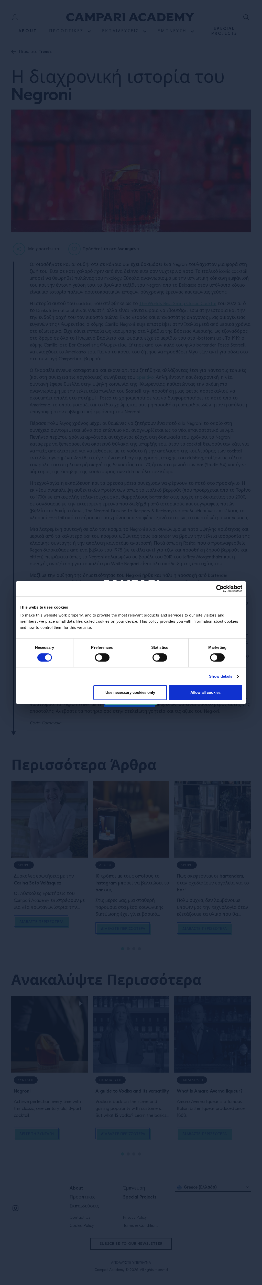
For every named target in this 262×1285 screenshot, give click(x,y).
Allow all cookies (205, 692)
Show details (220, 676)
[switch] (102, 657)
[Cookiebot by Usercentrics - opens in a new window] (220, 588)
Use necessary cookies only (130, 692)
